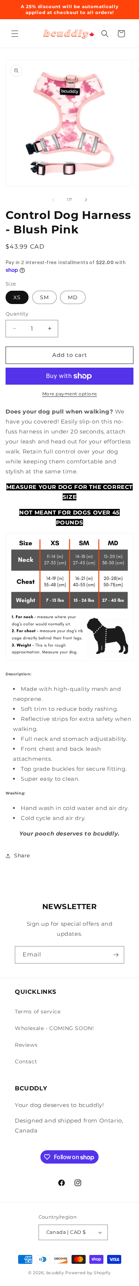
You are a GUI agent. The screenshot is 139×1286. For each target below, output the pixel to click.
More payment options (69, 393)
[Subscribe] (115, 954)
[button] (15, 34)
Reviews (26, 1045)
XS (17, 297)
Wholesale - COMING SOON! (54, 1028)
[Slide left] (53, 200)
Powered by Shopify (88, 1272)
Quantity (17, 314)
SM (44, 297)
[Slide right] (86, 200)
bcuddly (56, 1272)
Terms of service (38, 1011)
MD (73, 297)
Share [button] (22, 855)
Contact (26, 1061)
